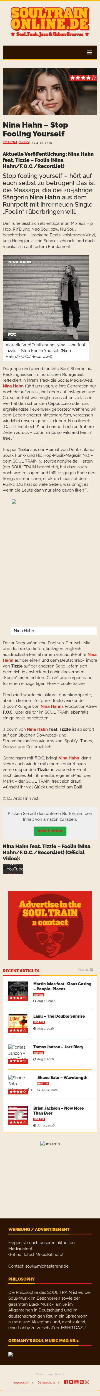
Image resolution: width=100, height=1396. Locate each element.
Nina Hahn (81, 154)
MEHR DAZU (73, 1327)
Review (24, 142)
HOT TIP (39, 1022)
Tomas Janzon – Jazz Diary (58, 1047)
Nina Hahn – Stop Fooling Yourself (35, 129)
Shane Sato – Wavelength (63, 1077)
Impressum (21, 1382)
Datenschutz (46, 1382)
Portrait (9, 142)
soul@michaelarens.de (47, 1266)
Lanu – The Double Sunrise (59, 1016)
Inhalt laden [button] (50, 830)
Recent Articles (21, 971)
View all (83, 970)
